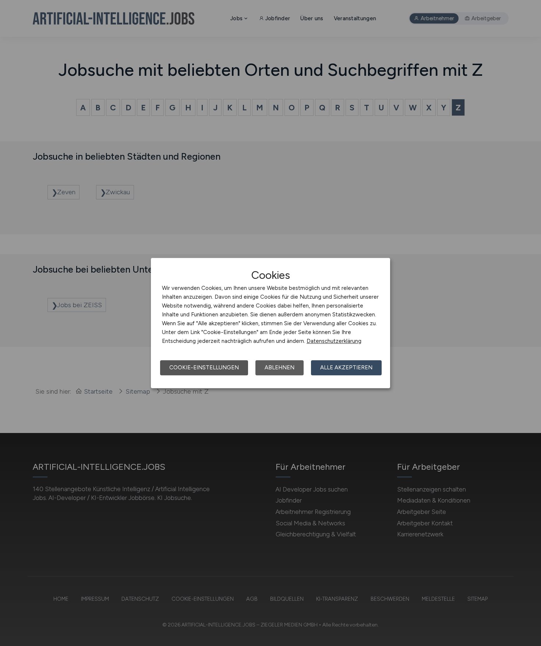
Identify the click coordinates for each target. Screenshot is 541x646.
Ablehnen (279, 367)
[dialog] (270, 323)
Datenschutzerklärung (334, 341)
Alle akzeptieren (346, 367)
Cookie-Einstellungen (204, 367)
